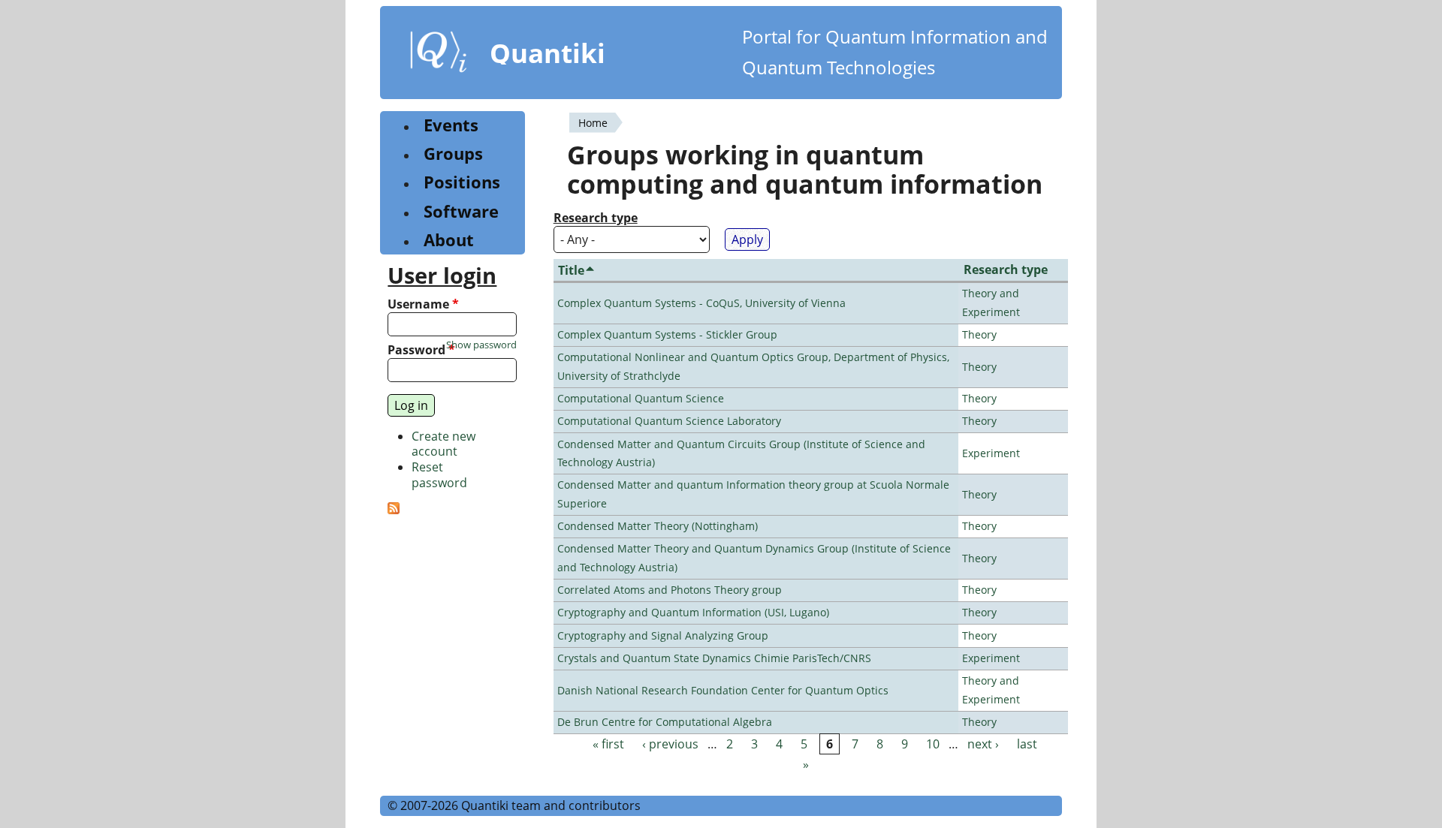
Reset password (439, 475)
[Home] (439, 54)
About (449, 239)
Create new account (443, 444)
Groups (453, 153)
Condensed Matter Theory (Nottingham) (657, 526)
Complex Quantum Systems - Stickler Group (667, 334)
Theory (979, 334)
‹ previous (670, 744)
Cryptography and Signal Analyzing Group (662, 635)
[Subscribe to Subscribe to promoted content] (394, 509)
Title (571, 270)
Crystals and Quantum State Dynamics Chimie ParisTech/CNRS (714, 658)
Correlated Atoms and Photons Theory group (669, 590)
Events (451, 125)
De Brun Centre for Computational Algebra (664, 722)
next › (983, 744)
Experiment (991, 453)
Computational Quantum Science (640, 398)
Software (461, 211)
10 (933, 744)
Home (593, 123)
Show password (481, 345)
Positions (462, 182)
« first (608, 744)
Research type (596, 218)
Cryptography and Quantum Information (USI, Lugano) (693, 612)
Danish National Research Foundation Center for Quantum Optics (722, 690)
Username (423, 304)
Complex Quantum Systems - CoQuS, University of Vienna (701, 303)
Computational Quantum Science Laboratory (669, 421)
